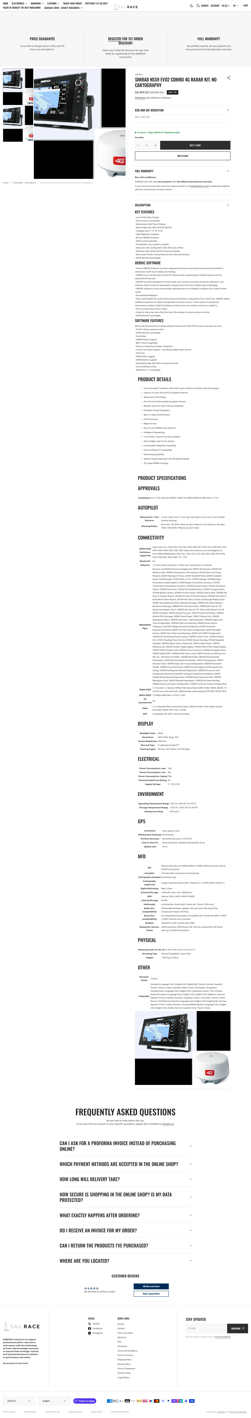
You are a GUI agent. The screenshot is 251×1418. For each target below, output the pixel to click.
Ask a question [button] (151, 1293)
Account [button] (215, 5)
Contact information (120, 1412)
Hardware (36, 3)
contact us (168, 1124)
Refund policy (30, 1412)
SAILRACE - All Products (24, 183)
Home (5, 3)
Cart (245, 5)
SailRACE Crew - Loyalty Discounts (62, 8)
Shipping (140, 97)
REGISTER (114, 38)
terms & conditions (223, 1337)
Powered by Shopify (238, 1412)
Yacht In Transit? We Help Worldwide (22, 7)
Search (204, 5)
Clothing (52, 3)
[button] (191, 5)
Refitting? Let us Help (96, 3)
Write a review (151, 1286)
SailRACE (221, 1412)
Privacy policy (9, 1412)
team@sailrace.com (199, 186)
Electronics (18, 3)
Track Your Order (72, 3)
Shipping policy (75, 1412)
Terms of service (52, 1412)
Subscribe (235, 1328)
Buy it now (195, 145)
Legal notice (96, 1412)
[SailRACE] (125, 6)
